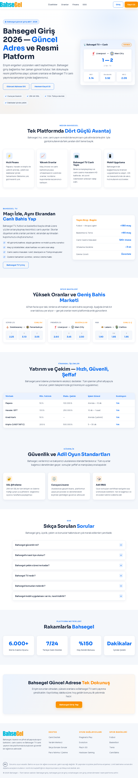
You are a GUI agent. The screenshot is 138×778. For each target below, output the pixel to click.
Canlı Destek (54, 737)
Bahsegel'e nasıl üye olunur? (68, 555)
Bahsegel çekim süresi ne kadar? (68, 565)
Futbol (112, 737)
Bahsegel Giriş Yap (69, 704)
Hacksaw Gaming (86, 752)
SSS (85, 4)
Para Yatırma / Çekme (58, 752)
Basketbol (114, 742)
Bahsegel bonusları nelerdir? (68, 585)
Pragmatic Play (85, 737)
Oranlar (65, 4)
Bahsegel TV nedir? (68, 575)
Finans (76, 4)
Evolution (83, 742)
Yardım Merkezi (55, 742)
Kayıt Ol (131, 4)
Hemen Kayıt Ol (42, 86)
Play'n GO (83, 747)
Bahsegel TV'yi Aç (16, 265)
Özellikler (52, 4)
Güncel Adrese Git (16, 86)
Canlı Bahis (114, 752)
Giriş (118, 4)
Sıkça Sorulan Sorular (58, 747)
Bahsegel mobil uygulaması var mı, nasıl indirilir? (68, 596)
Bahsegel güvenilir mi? (68, 545)
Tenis (112, 747)
